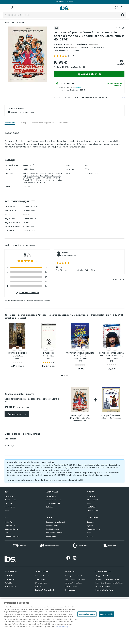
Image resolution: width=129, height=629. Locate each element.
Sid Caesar (56, 173)
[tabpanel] (17, 345)
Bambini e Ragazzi (12, 536)
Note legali (10, 445)
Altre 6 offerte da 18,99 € (75, 67)
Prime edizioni (51, 496)
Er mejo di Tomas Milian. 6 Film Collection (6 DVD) (111, 354)
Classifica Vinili (93, 510)
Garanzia (38, 586)
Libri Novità (9, 496)
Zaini (89, 533)
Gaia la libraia (10, 586)
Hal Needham (60, 44)
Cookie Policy (62, 626)
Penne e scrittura (93, 529)
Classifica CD (92, 500)
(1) (36, 261)
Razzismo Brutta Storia (104, 590)
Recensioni (64, 122)
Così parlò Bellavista (111, 415)
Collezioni (49, 507)
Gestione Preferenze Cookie (45, 590)
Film (6, 439)
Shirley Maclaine (55, 180)
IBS (63, 67)
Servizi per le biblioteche (74, 576)
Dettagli (23, 122)
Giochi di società (52, 529)
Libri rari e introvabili (53, 500)
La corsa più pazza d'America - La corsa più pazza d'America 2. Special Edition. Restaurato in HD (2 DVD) (79, 416)
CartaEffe (8, 583)
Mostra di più (118, 279)
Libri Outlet (8, 503)
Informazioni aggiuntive (43, 122)
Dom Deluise (31, 178)
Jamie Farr (50, 178)
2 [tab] (64, 375)
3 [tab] (67, 375)
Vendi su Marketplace (73, 583)
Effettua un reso (41, 583)
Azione (13, 439)
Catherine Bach (82, 44)
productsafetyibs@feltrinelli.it (69, 480)
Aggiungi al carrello (91, 74)
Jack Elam (41, 178)
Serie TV (7, 533)
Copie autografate (53, 503)
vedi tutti (84, 47)
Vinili (89, 503)
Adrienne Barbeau (62, 47)
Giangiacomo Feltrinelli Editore (107, 579)
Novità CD (91, 496)
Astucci (90, 536)
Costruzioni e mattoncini (55, 522)
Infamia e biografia (17, 353)
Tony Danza (45, 176)
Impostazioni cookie (87, 614)
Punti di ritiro (9, 576)
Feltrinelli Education (102, 586)
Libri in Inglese (10, 507)
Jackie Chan (34, 176)
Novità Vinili (91, 507)
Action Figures (51, 536)
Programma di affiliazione (75, 579)
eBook (7, 510)
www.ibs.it (30, 470)
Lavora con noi (71, 586)
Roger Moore (39, 182)
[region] (64, 614)
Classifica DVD (10, 526)
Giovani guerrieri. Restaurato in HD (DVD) (80, 354)
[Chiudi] (125, 613)
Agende (90, 526)
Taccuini (90, 522)
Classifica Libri (10, 500)
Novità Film (9, 522)
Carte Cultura (40, 579)
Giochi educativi (52, 526)
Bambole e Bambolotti (54, 533)
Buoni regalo (9, 579)
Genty (65, 252)
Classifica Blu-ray (12, 529)
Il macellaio (48, 353)
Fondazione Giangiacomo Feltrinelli (109, 583)
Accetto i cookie (106, 614)
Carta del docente (42, 576)
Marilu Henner (42, 180)
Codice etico (70, 590)
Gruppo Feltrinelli (101, 576)
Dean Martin (28, 182)
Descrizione (10, 122)
